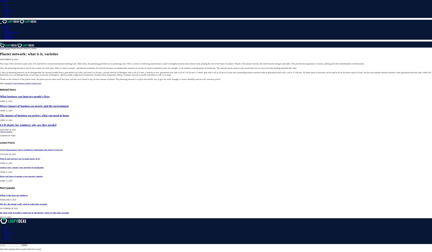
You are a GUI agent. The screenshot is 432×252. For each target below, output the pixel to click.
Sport (6, 13)
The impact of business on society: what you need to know (34, 115)
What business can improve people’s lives (25, 96)
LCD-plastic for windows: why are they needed (28, 125)
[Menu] (1, 23)
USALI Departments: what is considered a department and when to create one (31, 150)
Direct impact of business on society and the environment (34, 106)
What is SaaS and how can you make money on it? (20, 159)
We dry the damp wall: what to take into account (23, 204)
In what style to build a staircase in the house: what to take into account (34, 213)
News (6, 5)
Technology (8, 11)
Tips (6, 7)
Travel (6, 9)
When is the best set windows (14, 195)
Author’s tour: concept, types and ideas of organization (22, 168)
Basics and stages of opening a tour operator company (21, 176)
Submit (24, 245)
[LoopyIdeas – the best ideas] (19, 23)
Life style (7, 15)
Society (7, 17)
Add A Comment (6, 132)
